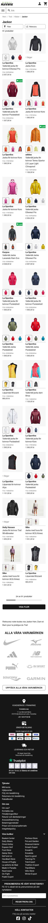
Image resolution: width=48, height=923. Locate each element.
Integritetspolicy (9, 828)
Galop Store (7, 853)
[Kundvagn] (46, 4)
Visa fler (24, 606)
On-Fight (6, 873)
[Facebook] (18, 918)
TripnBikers (30, 867)
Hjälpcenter (7, 790)
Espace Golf (7, 847)
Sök (12, 10)
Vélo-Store (29, 870)
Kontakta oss (24, 709)
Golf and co (7, 856)
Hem (4, 16)
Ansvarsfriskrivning (10, 819)
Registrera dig (24, 901)
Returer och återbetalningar (14, 816)
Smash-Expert (31, 847)
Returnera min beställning (13, 796)
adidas (28, 154)
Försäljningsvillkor (10, 813)
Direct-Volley (7, 844)
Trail (10, 16)
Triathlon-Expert (32, 864)
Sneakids (29, 853)
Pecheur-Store (31, 838)
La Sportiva (7, 62)
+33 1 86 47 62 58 (24, 717)
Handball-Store (8, 859)
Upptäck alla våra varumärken (24, 687)
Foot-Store (6, 850)
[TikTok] (30, 918)
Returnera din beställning (24, 755)
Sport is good (31, 856)
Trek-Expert (30, 861)
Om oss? (6, 807)
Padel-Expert (7, 876)
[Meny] (3, 10)
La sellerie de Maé (10, 864)
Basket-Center (8, 838)
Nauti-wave (7, 870)
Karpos (5, 252)
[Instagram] (24, 918)
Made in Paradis (9, 867)
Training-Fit (30, 859)
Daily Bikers (7, 841)
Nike (27, 527)
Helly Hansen (8, 527)
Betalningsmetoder (10, 822)
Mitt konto (6, 787)
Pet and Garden (32, 841)
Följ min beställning (10, 793)
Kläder (16, 16)
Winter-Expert (31, 873)
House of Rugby (9, 861)
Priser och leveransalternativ (14, 825)
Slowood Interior (32, 844)
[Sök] (9, 10)
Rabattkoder (7, 799)
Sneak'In (29, 850)
